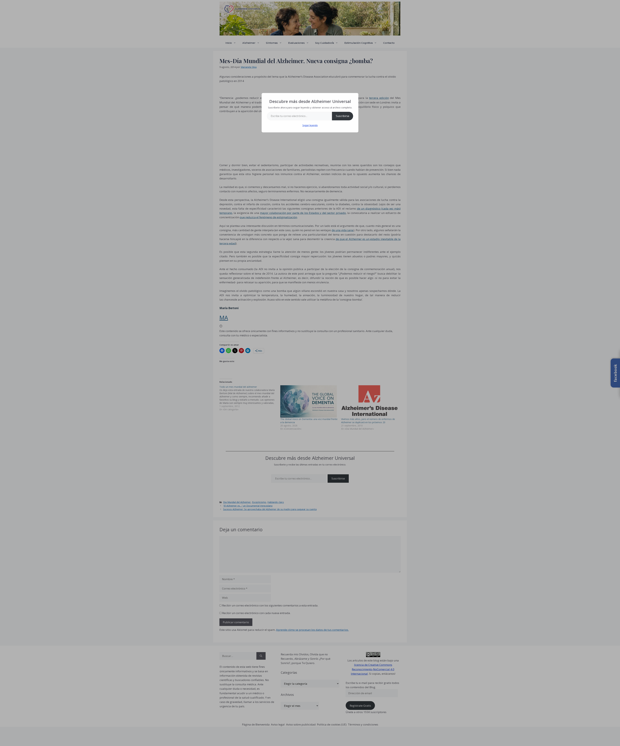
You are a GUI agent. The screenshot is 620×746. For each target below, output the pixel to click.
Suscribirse (342, 116)
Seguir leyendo (310, 125)
